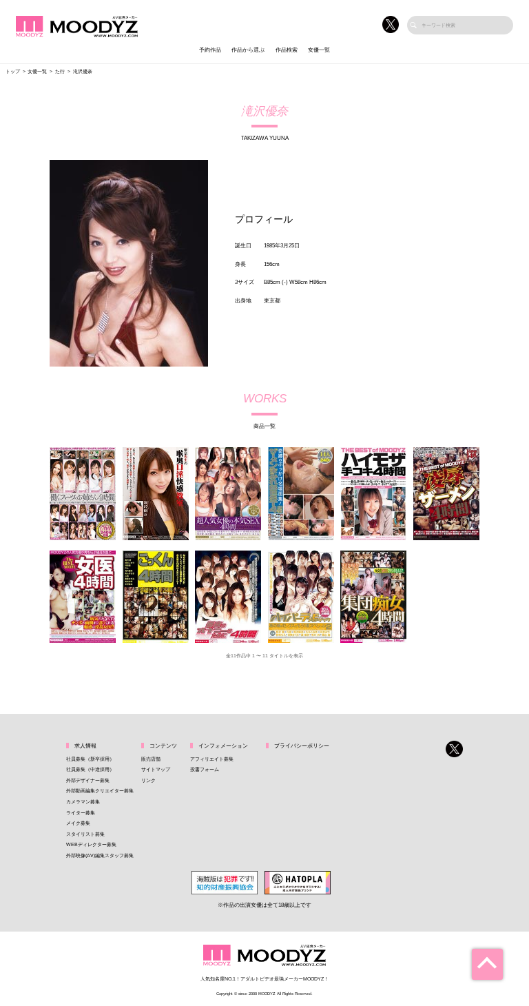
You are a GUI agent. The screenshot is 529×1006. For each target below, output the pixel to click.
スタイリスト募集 (85, 834)
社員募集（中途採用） (90, 769)
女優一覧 (319, 50)
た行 (60, 71)
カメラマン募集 (83, 801)
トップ (13, 71)
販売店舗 (150, 759)
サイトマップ (155, 769)
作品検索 (287, 50)
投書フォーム (204, 769)
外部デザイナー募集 (88, 780)
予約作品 (210, 50)
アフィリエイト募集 (212, 759)
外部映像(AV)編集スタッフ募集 (100, 855)
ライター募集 (80, 812)
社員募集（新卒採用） (90, 759)
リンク (148, 780)
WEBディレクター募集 (91, 844)
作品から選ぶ (247, 50)
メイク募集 (78, 823)
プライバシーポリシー (301, 746)
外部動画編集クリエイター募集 (100, 790)
